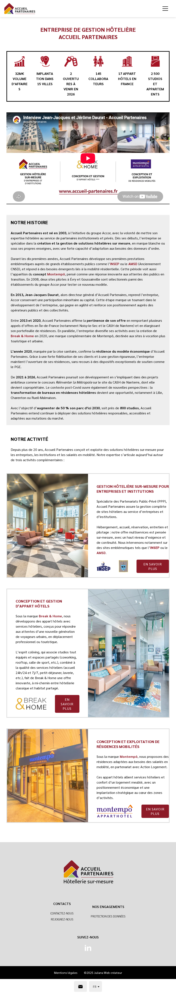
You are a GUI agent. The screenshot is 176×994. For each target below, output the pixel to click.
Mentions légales (65, 972)
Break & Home (22, 336)
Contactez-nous (62, 913)
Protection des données (108, 916)
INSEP (114, 263)
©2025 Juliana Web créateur (103, 972)
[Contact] (80, 986)
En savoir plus (155, 811)
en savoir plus (152, 566)
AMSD (132, 263)
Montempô (56, 274)
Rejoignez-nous (62, 919)
